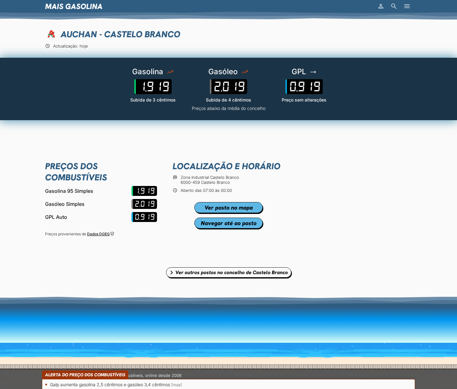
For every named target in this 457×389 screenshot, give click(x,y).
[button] (381, 6)
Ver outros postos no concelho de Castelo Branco (231, 272)
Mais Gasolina (74, 6)
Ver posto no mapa (229, 207)
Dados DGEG (98, 234)
